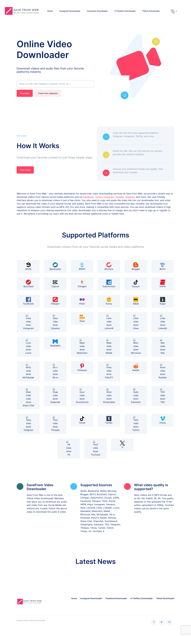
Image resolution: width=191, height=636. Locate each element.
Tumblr (109, 422)
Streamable (109, 402)
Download (24, 93)
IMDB (136, 303)
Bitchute (109, 269)
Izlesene (55, 328)
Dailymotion (109, 286)
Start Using (25, 170)
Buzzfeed (28, 286)
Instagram (108, 197)
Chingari (82, 286)
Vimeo (162, 422)
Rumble (163, 377)
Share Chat (28, 405)
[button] (174, 11)
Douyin (136, 286)
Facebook (88, 197)
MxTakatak (28, 377)
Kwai (82, 321)
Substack (136, 402)
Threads (119, 197)
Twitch (135, 430)
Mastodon (82, 352)
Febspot (55, 303)
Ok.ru (55, 377)
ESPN (163, 286)
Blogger (136, 269)
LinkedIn (162, 328)
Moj (163, 352)
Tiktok (82, 422)
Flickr (82, 303)
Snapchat (55, 402)
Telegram (130, 197)
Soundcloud (82, 402)
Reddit (135, 370)
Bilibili (82, 268)
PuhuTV (109, 377)
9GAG (28, 269)
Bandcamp (55, 269)
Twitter (98, 197)
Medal (109, 352)
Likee (136, 328)
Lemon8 (109, 328)
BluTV (163, 269)
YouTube (95, 454)
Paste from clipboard (48, 93)
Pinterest (82, 370)
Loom (28, 352)
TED (162, 402)
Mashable (55, 345)
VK (68, 454)
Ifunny (109, 303)
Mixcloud (136, 352)
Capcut (55, 286)
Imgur (163, 303)
